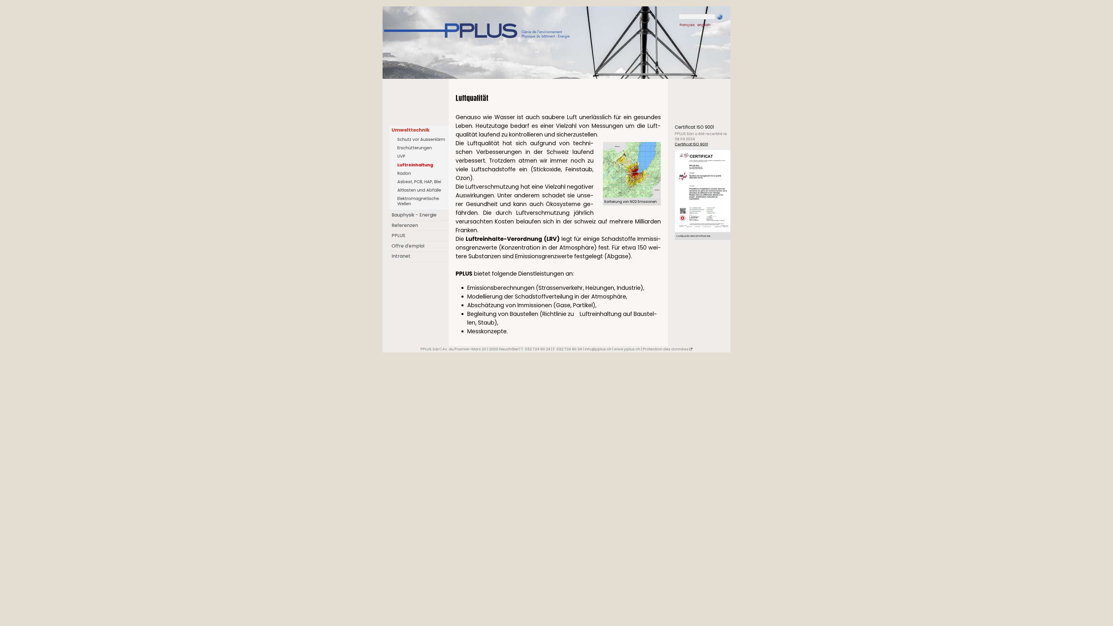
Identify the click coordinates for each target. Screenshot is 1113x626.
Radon (404, 173)
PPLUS (398, 235)
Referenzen (405, 225)
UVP (401, 156)
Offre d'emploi (408, 246)
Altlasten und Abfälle (419, 190)
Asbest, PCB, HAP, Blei (419, 182)
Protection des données (665, 349)
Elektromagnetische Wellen (418, 201)
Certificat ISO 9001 (691, 144)
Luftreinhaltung (415, 165)
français (687, 24)
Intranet (401, 256)
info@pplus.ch (598, 349)
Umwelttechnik (411, 130)
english (703, 24)
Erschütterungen (414, 148)
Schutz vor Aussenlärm (421, 139)
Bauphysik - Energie (414, 215)
